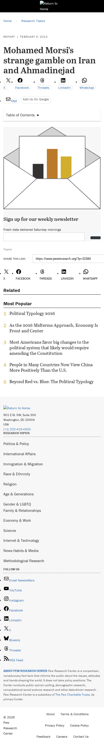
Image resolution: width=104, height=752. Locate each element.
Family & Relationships (22, 510)
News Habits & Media (20, 550)
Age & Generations (18, 493)
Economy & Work (17, 520)
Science (9, 530)
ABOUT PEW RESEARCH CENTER (25, 671)
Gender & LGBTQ (17, 504)
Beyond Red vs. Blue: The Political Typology (51, 382)
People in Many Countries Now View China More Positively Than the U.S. (51, 367)
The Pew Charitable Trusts (72, 694)
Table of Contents (20, 114)
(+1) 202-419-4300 (17, 429)
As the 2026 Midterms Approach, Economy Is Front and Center (53, 328)
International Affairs (19, 453)
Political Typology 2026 (32, 313)
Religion (10, 484)
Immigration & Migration (23, 464)
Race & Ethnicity (16, 473)
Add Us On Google (36, 99)
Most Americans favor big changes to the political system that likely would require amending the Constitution (49, 347)
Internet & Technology (21, 540)
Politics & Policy (16, 443)
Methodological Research (23, 560)
